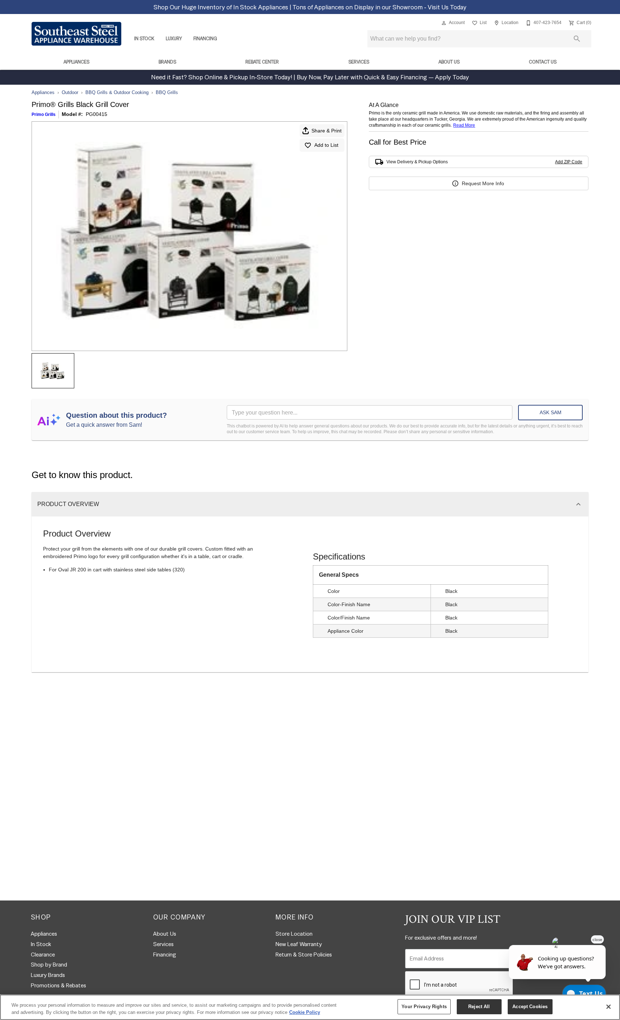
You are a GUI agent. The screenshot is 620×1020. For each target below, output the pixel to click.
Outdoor (70, 92)
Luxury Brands (48, 975)
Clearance (43, 954)
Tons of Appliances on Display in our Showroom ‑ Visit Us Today (379, 7)
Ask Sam (551, 412)
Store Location (294, 933)
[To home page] (76, 33)
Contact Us (542, 62)
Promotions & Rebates (58, 985)
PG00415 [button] (96, 114)
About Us (449, 62)
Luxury (174, 39)
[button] (444, 23)
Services (358, 62)
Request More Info (483, 183)
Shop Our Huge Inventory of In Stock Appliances (222, 7)
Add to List (326, 145)
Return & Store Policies (304, 954)
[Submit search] (576, 38)
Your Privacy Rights (423, 1006)
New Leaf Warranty (299, 944)
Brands (167, 62)
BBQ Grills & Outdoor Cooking (117, 92)
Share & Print (326, 131)
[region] (310, 1007)
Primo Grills (44, 114)
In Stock (144, 39)
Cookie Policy (304, 1012)
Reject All (479, 1006)
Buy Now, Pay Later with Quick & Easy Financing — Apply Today (382, 77)
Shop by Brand (49, 964)
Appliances (76, 62)
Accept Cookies (530, 1006)
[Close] (608, 1007)
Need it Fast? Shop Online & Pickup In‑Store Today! (222, 77)
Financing (205, 39)
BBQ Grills (167, 92)
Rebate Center (262, 62)
